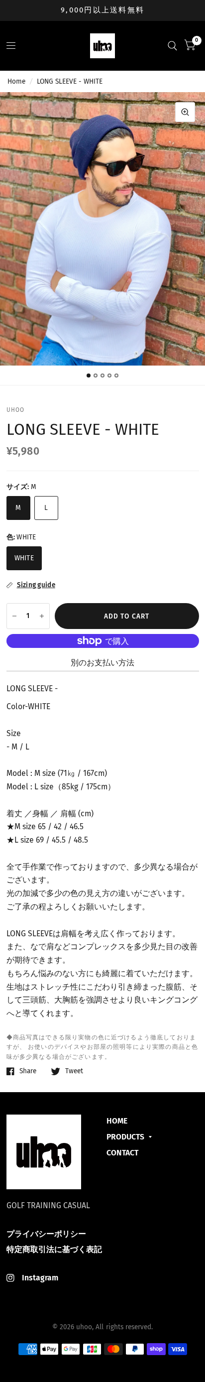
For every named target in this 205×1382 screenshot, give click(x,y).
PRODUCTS (125, 1136)
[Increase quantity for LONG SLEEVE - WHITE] (41, 616)
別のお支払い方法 (102, 662)
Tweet (74, 1071)
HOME (116, 1121)
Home (16, 81)
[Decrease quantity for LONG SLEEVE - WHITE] (14, 616)
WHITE (24, 558)
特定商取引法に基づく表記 (54, 1249)
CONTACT (122, 1152)
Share (27, 1071)
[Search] (172, 46)
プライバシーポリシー (46, 1234)
